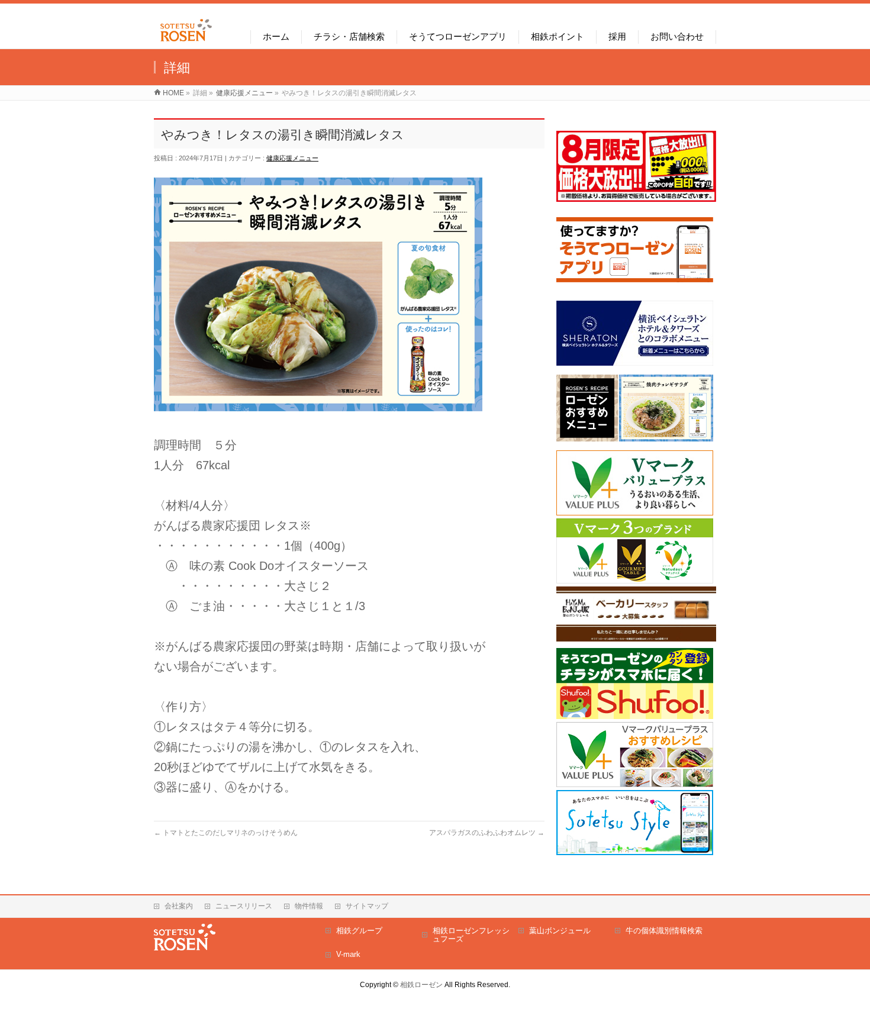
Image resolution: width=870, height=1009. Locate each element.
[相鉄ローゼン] (186, 42)
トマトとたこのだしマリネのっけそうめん (226, 833)
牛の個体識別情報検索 (664, 930)
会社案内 (179, 906)
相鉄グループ (359, 930)
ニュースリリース (243, 906)
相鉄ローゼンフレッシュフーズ (471, 934)
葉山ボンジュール (560, 930)
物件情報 (309, 906)
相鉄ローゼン (421, 985)
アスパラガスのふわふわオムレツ (486, 833)
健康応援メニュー (292, 158)
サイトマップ (367, 906)
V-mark (348, 954)
